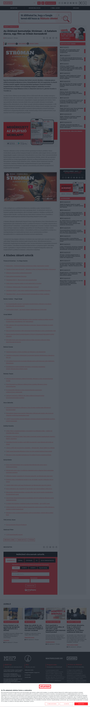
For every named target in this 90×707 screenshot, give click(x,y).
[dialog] (45, 695)
